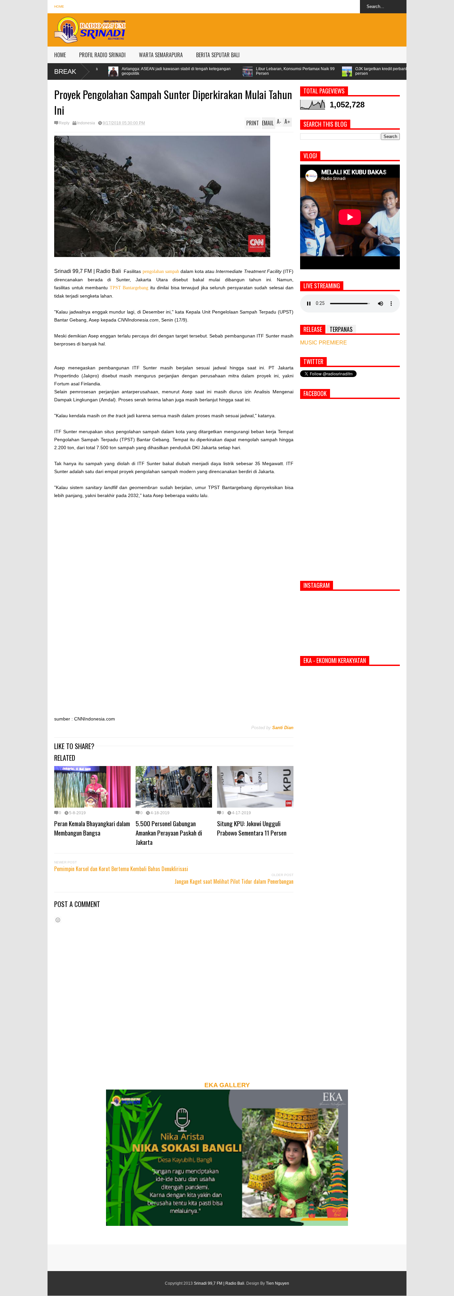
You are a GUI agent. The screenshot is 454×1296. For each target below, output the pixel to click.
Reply (64, 123)
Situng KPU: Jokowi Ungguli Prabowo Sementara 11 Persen (251, 828)
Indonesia (86, 123)
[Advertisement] (285, 28)
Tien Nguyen (277, 1283)
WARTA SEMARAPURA (161, 55)
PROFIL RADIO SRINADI (102, 55)
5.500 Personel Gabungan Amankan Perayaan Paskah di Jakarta (169, 832)
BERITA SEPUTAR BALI (218, 55)
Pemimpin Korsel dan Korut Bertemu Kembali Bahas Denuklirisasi (121, 869)
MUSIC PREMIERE (323, 342)
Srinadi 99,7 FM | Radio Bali (219, 1283)
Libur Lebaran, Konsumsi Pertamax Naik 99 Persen (214, 71)
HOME (60, 55)
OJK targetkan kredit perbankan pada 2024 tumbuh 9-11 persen (325, 71)
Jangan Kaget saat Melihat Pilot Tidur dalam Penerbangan (233, 881)
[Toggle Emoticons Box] (57, 919)
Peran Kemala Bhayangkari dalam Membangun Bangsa (92, 828)
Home (59, 6)
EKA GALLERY (227, 1085)
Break (65, 71)
